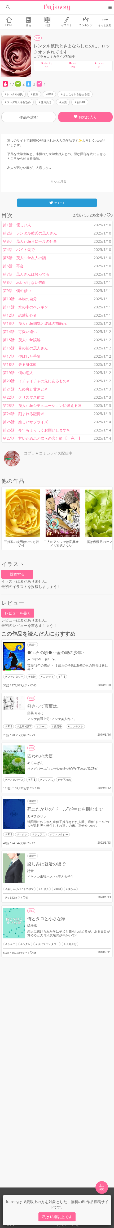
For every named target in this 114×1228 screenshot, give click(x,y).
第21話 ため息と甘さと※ (25, 389)
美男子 (58, 726)
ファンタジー (15, 676)
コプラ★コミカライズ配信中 (54, 56)
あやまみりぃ (36, 816)
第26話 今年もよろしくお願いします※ (36, 430)
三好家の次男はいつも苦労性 (21, 543)
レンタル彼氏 (15, 94)
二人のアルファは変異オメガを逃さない (61, 543)
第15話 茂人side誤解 (22, 339)
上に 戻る (101, 1187)
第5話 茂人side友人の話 (24, 257)
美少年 (72, 889)
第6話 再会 (13, 265)
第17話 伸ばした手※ (21, 356)
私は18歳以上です (57, 1216)
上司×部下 (25, 726)
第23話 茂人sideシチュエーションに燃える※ (42, 405)
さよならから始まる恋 (76, 94)
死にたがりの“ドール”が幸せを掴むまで (65, 809)
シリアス (47, 779)
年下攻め (65, 779)
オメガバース (15, 779)
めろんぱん (35, 763)
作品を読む (28, 117)
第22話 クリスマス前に (23, 397)
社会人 (45, 889)
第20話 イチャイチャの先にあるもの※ (36, 380)
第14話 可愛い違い (20, 331)
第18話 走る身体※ (19, 364)
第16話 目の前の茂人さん (25, 347)
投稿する (17, 574)
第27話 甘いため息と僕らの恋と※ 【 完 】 (42, 438)
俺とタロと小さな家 (46, 918)
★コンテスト (75, 726)
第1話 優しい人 (17, 224)
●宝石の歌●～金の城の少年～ (56, 652)
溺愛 (64, 102)
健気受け (46, 102)
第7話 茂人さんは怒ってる (26, 274)
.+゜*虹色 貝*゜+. (41, 659)
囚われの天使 (40, 756)
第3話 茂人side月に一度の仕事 (30, 241)
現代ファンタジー (48, 944)
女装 (33, 676)
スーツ (43, 726)
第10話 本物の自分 (20, 298)
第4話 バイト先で (19, 249)
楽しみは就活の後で (46, 864)
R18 (50, 94)
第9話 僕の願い (17, 290)
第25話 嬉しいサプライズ (25, 421)
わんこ (11, 944)
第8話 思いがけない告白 (24, 282)
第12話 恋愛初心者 (20, 315)
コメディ (48, 676)
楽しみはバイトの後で (20, 889)
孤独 (35, 94)
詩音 (30, 871)
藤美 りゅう (35, 713)
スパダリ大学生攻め (19, 102)
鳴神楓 (32, 925)
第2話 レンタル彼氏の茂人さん (30, 233)
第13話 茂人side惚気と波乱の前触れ (35, 323)
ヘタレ (23, 834)
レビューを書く (18, 612)
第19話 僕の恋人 (18, 372)
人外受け (71, 944)
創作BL (81, 102)
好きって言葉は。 (44, 706)
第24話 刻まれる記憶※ (23, 413)
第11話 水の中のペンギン (25, 306)
